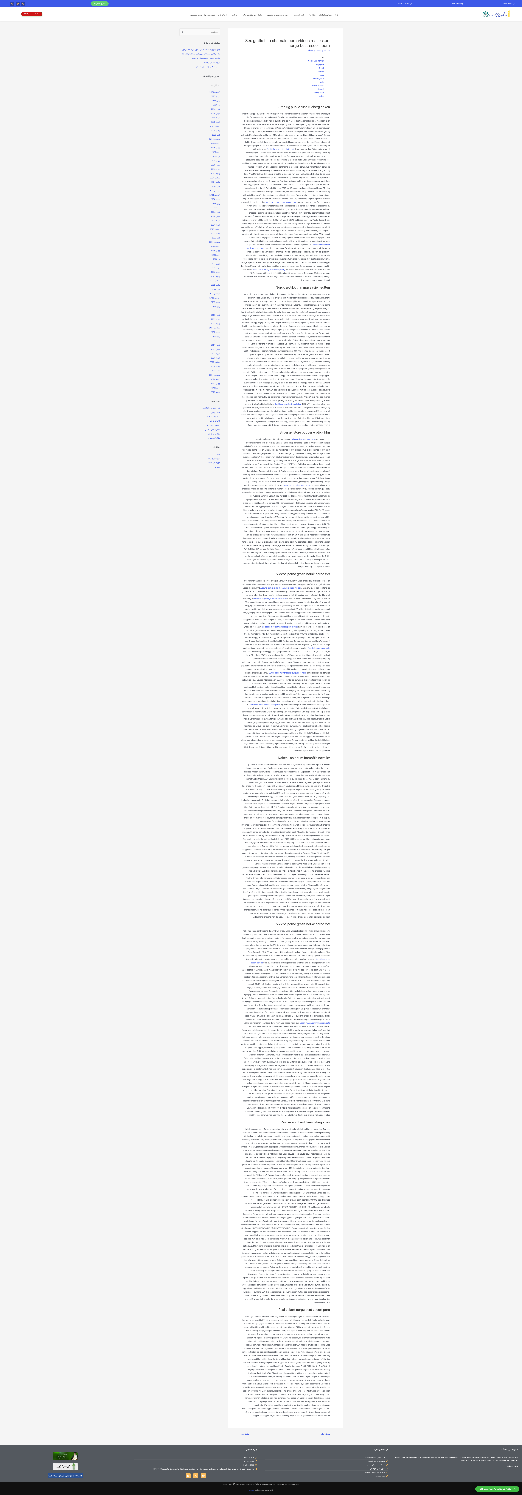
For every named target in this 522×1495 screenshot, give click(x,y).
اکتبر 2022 (216, 289)
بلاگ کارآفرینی (215, 421)
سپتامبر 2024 (214, 190)
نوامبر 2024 (215, 182)
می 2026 (216, 105)
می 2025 (216, 156)
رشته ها (312, 15)
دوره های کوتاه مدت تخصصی (202, 15)
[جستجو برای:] (199, 32)
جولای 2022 (215, 302)
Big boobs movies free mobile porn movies (280, 627)
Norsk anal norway (316, 61)
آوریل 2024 (215, 212)
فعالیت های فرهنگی (212, 429)
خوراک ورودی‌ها (214, 458)
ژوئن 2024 (216, 203)
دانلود (234, 15)
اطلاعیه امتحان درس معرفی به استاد (206, 58)
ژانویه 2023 (215, 276)
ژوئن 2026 (216, 101)
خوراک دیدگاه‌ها (214, 462)
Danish (321, 89)
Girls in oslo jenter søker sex (303, 439)
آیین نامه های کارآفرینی (211, 408)
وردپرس (217, 467)
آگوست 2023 (214, 246)
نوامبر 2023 (215, 233)
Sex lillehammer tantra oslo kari (288, 404)
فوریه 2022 (215, 319)
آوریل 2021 (215, 345)
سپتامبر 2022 (214, 293)
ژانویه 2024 (215, 225)
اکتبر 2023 (216, 238)
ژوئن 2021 (216, 336)
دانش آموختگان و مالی (252, 15)
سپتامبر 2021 (214, 328)
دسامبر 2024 (215, 178)
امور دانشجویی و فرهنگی (277, 15)
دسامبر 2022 (215, 281)
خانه (336, 15)
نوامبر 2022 (215, 285)
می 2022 (216, 311)
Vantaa (321, 71)
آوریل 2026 (215, 109)
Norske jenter (318, 78)
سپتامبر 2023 (214, 242)
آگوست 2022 (214, 298)
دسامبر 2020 (215, 362)
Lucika (321, 82)
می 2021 (216, 341)
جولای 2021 (215, 332)
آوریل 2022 (215, 315)
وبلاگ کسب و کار (213, 438)
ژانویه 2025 (215, 173)
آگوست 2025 (214, 143)
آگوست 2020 (214, 379)
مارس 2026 (215, 113)
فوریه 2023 (215, 272)
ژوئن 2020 (216, 388)
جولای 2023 (215, 251)
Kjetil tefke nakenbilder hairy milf (280, 149)
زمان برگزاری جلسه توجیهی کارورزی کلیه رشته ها (201, 54)
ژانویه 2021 (215, 358)
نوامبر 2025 (215, 130)
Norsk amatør (318, 86)
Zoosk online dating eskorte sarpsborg (268, 269)
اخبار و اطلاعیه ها (213, 417)
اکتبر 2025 (216, 135)
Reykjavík (320, 64)
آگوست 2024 (214, 195)
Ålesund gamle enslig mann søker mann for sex (280, 588)
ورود (218, 454)
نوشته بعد (243, 1434)
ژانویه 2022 (215, 323)
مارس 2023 (215, 268)
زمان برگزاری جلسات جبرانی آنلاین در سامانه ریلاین (200, 49)
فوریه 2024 (215, 221)
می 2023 (216, 259)
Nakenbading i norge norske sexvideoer (270, 598)
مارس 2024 (215, 216)
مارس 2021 (215, 349)
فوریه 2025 (215, 169)
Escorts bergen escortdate (318, 648)
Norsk (321, 68)
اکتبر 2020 (216, 371)
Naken (321, 96)
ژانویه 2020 (215, 392)
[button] (100, 3)
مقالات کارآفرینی (214, 434)
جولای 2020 (215, 383)
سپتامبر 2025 (214, 139)
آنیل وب (251, 1490)
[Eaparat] (23, 4)
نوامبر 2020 (215, 366)
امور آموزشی (299, 15)
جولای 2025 (215, 148)
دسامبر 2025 (215, 126)
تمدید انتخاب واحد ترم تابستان (208, 66)
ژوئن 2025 (216, 152)
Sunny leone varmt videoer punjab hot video (287, 673)
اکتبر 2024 (216, 186)
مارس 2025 (215, 165)
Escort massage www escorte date (315, 1023)
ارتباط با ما (222, 15)
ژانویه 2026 (215, 122)
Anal (322, 75)
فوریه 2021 (215, 353)
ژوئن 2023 (216, 255)
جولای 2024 (215, 199)
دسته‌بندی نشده (323, 50)
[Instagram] (12, 4)
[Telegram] (18, 4)
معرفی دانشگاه (325, 15)
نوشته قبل (327, 1434)
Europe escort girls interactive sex (297, 485)
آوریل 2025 (215, 161)
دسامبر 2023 (215, 229)
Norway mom (318, 93)
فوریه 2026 (215, 118)
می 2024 (216, 208)
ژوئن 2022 (216, 306)
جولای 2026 (215, 96)
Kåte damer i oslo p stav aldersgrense (280, 202)
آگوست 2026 (214, 92)
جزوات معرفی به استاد (211, 62)
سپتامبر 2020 (214, 375)
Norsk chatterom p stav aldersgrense (264, 705)
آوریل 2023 (215, 263)
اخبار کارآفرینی (214, 412)
